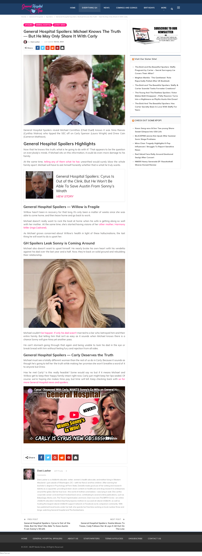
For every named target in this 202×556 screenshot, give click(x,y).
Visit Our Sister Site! (146, 59)
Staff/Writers (91, 538)
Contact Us (154, 538)
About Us (73, 538)
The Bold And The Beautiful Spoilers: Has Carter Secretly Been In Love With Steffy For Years (156, 106)
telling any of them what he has (62, 161)
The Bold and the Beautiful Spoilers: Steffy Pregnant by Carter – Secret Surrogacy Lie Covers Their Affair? (155, 70)
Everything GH (89, 8)
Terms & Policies (114, 538)
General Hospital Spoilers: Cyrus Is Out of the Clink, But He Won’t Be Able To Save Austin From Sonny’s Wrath (47, 526)
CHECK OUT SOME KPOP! (148, 120)
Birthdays (149, 8)
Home (72, 8)
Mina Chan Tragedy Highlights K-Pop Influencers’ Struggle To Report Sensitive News (154, 146)
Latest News (59, 25)
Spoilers (29, 25)
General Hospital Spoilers (47, 538)
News (107, 8)
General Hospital (43, 25)
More (163, 8)
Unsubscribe (135, 538)
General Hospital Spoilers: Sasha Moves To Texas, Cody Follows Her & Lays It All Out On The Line (101, 526)
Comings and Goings (126, 8)
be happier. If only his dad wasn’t (59, 332)
